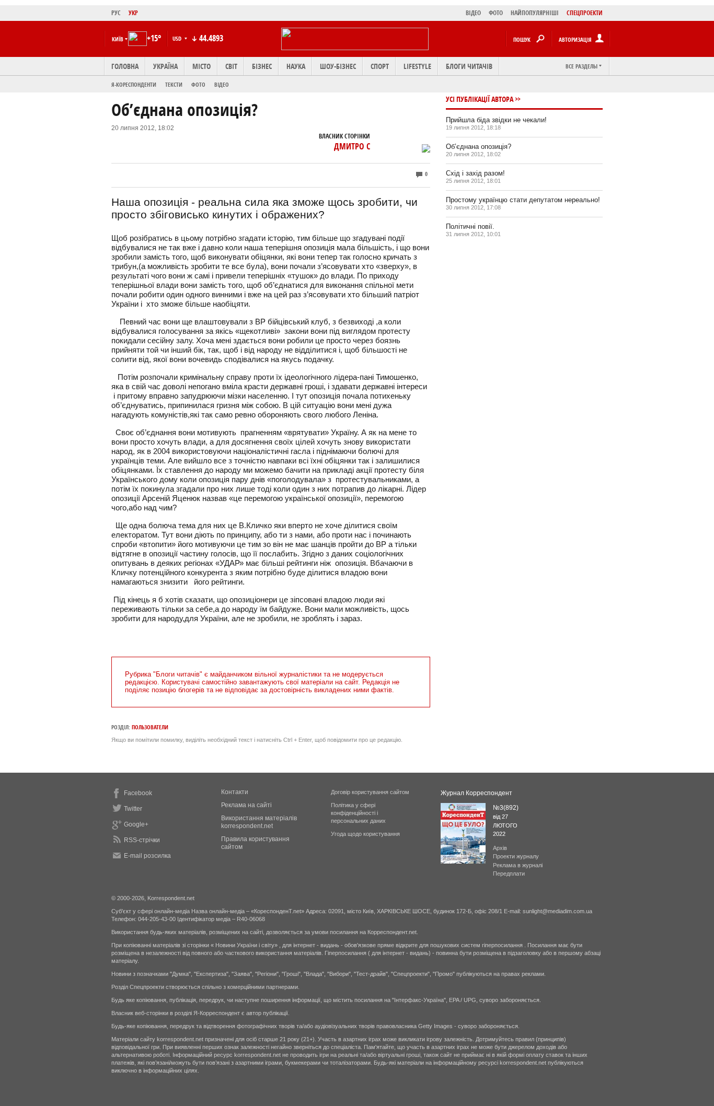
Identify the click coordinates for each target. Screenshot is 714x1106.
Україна (165, 66)
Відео (221, 84)
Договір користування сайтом (370, 792)
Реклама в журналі (518, 865)
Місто (201, 66)
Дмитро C (352, 146)
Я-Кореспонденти (133, 84)
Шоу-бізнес (338, 66)
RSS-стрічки (142, 840)
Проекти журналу (516, 856)
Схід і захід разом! (475, 173)
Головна (125, 66)
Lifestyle (417, 66)
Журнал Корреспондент (476, 793)
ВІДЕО (473, 12)
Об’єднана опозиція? (478, 146)
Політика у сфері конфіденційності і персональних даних (358, 813)
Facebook (138, 793)
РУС (116, 12)
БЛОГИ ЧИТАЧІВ (469, 66)
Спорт (380, 66)
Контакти (234, 792)
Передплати (509, 873)
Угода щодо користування (365, 834)
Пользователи (150, 727)
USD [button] (177, 38)
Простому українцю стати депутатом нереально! (523, 200)
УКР (133, 12)
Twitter (133, 808)
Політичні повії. (470, 226)
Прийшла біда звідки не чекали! (496, 120)
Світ (231, 66)
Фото (198, 84)
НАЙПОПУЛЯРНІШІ (535, 12)
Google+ (136, 824)
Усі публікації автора (479, 99)
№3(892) (506, 807)
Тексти (173, 84)
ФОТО (496, 12)
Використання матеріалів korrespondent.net (259, 822)
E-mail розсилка (147, 855)
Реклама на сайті (246, 805)
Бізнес (262, 66)
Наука (295, 66)
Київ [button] (117, 39)
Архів (500, 848)
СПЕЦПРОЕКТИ (585, 12)
